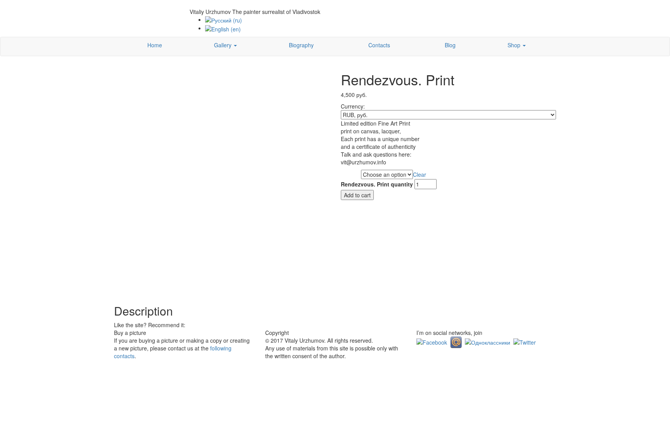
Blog (450, 45)
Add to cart (357, 195)
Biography (301, 45)
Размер (350, 175)
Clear (419, 174)
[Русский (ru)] (223, 19)
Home (154, 45)
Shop (515, 45)
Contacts (379, 45)
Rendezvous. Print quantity (377, 184)
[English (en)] (223, 28)
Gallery (223, 45)
